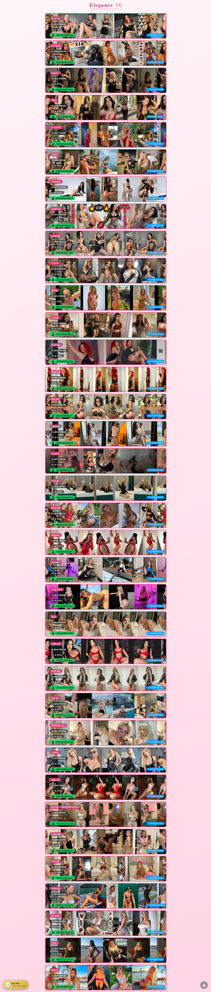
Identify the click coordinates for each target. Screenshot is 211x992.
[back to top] (204, 985)
